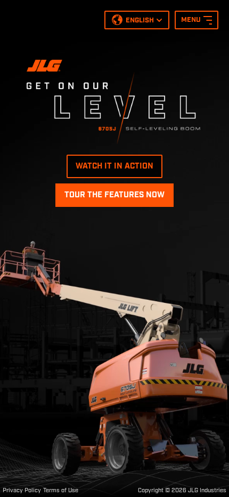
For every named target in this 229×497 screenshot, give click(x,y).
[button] (136, 21)
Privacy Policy (22, 490)
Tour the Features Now (114, 195)
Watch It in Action (114, 166)
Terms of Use (60, 490)
